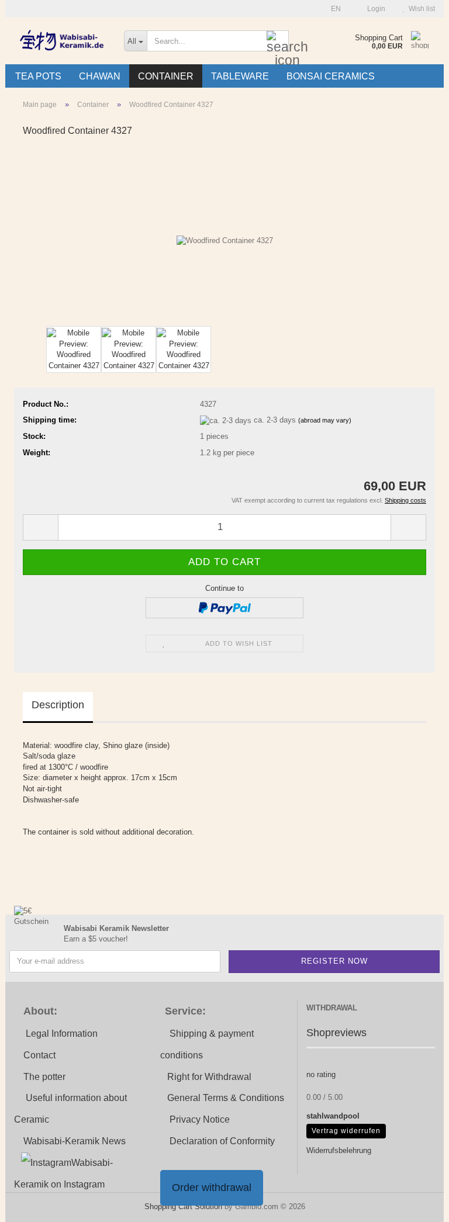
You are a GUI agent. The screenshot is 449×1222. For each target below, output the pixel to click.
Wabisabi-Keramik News (74, 1141)
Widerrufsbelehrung (338, 1150)
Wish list (420, 9)
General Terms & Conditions (225, 1098)
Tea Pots (38, 76)
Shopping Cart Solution (183, 1206)
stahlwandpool (333, 1116)
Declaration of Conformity (222, 1141)
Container (166, 76)
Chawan (99, 76)
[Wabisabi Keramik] (60, 41)
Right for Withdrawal (209, 1077)
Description (58, 705)
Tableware (240, 76)
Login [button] (374, 9)
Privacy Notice (200, 1119)
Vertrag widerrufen (346, 1131)
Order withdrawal (211, 1187)
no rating (321, 1074)
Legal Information (62, 1033)
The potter (44, 1077)
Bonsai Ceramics (330, 76)
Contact (39, 1055)
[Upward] (416, 1204)
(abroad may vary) (324, 420)
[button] (332, 9)
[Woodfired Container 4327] (225, 235)
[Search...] (278, 41)
